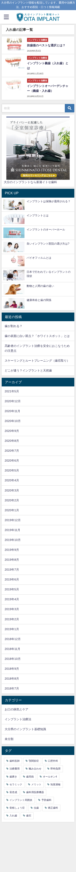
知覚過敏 (55, 784)
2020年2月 (12, 500)
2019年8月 (12, 559)
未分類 (9, 739)
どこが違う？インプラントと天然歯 (28, 370)
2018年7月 (12, 688)
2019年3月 (12, 609)
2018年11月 (12, 648)
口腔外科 (53, 761)
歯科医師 (15, 761)
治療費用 (15, 768)
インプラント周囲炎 (21, 800)
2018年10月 (13, 658)
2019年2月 (12, 619)
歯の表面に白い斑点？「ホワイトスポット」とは (37, 335)
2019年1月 (12, 629)
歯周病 (30, 776)
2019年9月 (12, 549)
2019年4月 (12, 599)
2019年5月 (12, 589)
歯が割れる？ (13, 326)
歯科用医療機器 (35, 792)
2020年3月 (12, 490)
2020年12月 (13, 401)
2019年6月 (12, 579)
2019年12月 (13, 520)
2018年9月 (12, 668)
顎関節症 (34, 761)
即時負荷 (55, 768)
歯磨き (13, 776)
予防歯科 (46, 800)
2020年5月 (12, 470)
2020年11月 (12, 411)
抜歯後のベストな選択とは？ (46, 45)
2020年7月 (12, 450)
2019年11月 (12, 530)
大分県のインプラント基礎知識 (25, 729)
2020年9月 (12, 430)
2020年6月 (12, 460)
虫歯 (36, 808)
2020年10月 (13, 420)
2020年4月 (12, 480)
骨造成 (13, 792)
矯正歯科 (53, 808)
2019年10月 (13, 539)
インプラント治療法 (18, 719)
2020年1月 (12, 510)
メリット (36, 784)
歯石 (28, 815)
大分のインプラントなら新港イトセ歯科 (30, 182)
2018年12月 (13, 639)
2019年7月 (12, 569)
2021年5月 (12, 391)
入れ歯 (13, 815)
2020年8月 (12, 440)
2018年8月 (12, 678)
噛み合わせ (35, 768)
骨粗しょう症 (17, 808)
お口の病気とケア (16, 709)
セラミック (16, 784)
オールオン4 (50, 776)
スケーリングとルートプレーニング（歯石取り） (37, 360)
